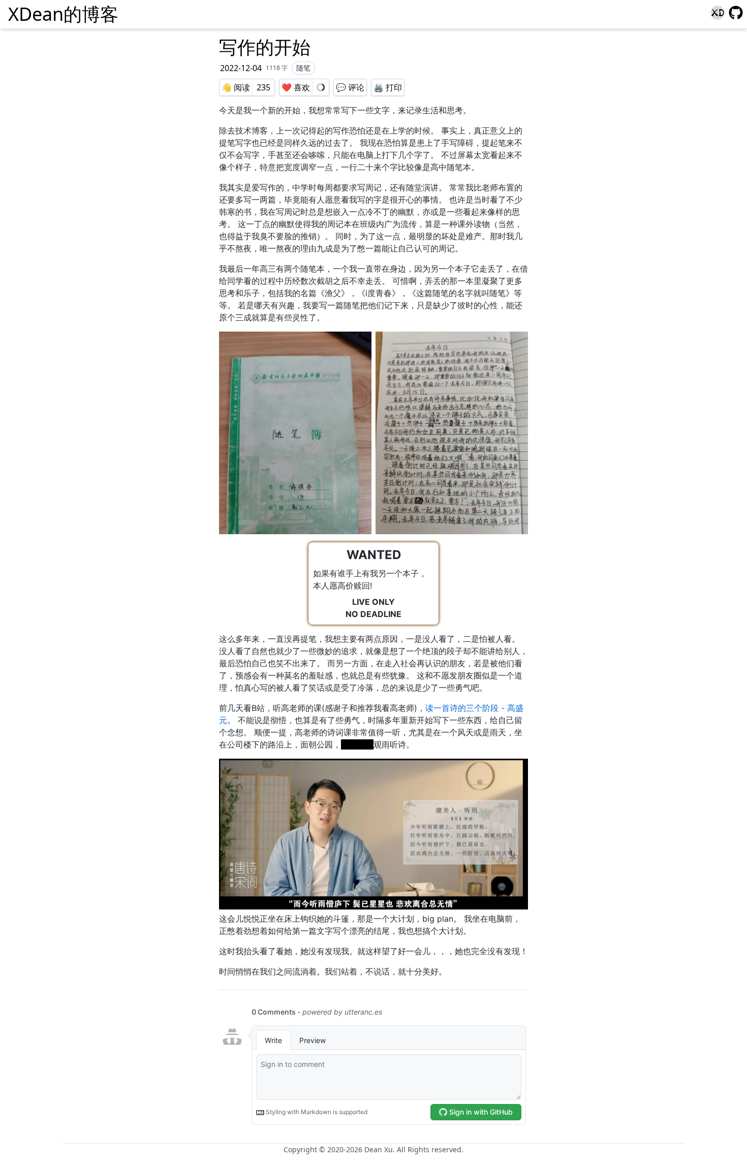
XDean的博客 (63, 14)
